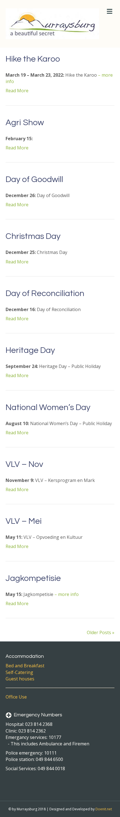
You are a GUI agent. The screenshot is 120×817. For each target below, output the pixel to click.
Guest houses (20, 679)
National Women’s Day (48, 407)
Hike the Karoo (33, 59)
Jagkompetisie (33, 578)
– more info (66, 594)
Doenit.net (103, 809)
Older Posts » (100, 632)
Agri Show (25, 122)
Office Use (16, 697)
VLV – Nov (24, 464)
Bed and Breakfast (25, 666)
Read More (17, 91)
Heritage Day (30, 350)
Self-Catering (19, 672)
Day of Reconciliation (45, 293)
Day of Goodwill (34, 179)
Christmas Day (33, 236)
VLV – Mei (24, 521)
